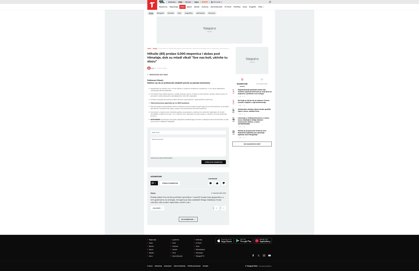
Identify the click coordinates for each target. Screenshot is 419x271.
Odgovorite (157, 208)
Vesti (149, 48)
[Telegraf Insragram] (264, 255)
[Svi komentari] (210, 183)
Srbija (155, 48)
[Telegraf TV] (269, 255)
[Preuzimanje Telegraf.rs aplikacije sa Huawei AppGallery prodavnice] (263, 240)
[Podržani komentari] (217, 183)
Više (260, 7)
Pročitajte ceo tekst (157, 74)
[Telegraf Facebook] (253, 255)
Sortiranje (212, 179)
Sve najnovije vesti (252, 144)
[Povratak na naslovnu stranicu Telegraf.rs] (152, 5)
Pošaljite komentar (213, 162)
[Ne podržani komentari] (224, 183)
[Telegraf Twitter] (258, 255)
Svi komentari (188, 219)
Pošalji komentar (170, 183)
